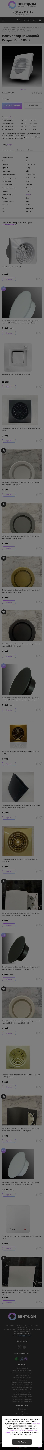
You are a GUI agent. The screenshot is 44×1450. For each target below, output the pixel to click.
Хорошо (22, 1442)
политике (36, 1424)
